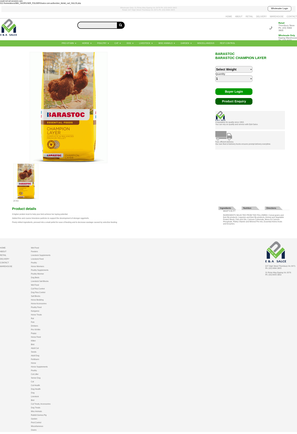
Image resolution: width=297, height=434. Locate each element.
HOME (229, 16)
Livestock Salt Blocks (40, 281)
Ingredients (225, 208)
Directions (271, 208)
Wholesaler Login (279, 8)
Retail (281, 23)
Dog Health (36, 389)
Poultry (102, 43)
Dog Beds (35, 277)
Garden (185, 43)
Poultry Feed (36, 307)
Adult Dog (35, 356)
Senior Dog (36, 378)
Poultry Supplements (39, 270)
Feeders (34, 251)
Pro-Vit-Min (68, 43)
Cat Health (35, 385)
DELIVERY (261, 16)
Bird (32, 344)
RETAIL (249, 16)
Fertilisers (35, 359)
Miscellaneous (205, 43)
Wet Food (35, 248)
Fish (32, 322)
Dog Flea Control (38, 292)
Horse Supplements (39, 367)
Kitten (33, 341)
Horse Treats (36, 315)
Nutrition (247, 208)
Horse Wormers (37, 266)
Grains (34, 430)
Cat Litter (35, 374)
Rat (32, 318)
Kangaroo (35, 311)
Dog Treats (35, 408)
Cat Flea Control (38, 289)
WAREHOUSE (277, 16)
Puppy (33, 333)
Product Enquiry (234, 101)
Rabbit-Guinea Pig (39, 415)
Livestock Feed (37, 259)
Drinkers (34, 326)
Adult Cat (35, 348)
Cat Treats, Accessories (41, 404)
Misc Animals (166, 43)
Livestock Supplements (40, 255)
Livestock (144, 43)
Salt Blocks (35, 296)
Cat (116, 43)
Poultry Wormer (37, 274)
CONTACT (292, 16)
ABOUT (239, 16)
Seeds (33, 352)
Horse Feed (36, 337)
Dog (129, 43)
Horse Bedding (37, 300)
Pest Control (227, 43)
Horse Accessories (39, 303)
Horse (85, 43)
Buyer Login (234, 91)
